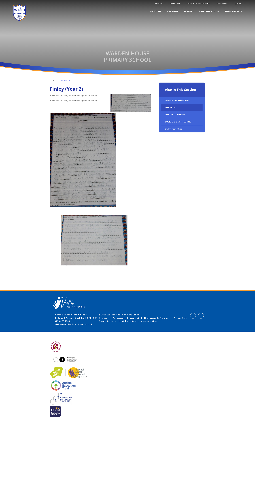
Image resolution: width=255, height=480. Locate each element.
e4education (150, 321)
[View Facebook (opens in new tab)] (193, 315)
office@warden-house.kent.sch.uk (73, 324)
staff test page (173, 128)
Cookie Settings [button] (107, 321)
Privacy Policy (181, 318)
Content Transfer (175, 114)
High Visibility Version (156, 318)
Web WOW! (170, 107)
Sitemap (103, 318)
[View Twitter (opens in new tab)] (201, 315)
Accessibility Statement (126, 318)
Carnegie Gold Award (177, 100)
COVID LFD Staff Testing (178, 121)
